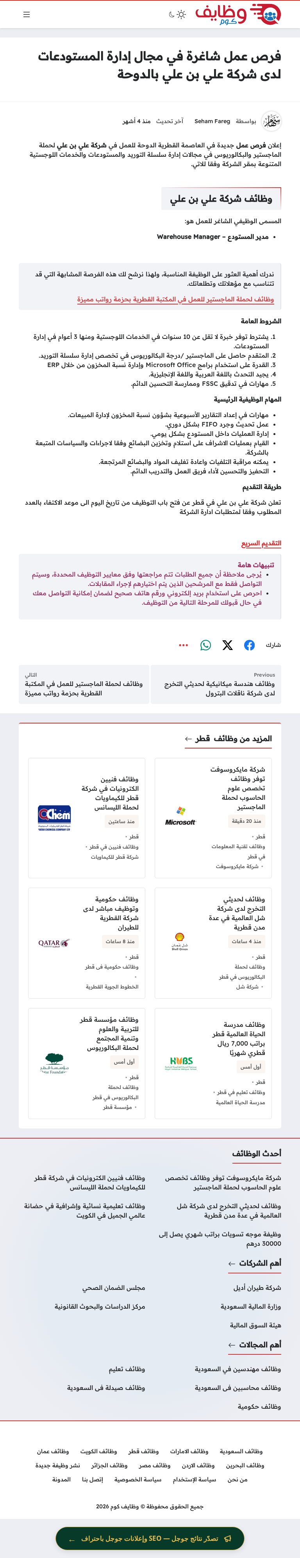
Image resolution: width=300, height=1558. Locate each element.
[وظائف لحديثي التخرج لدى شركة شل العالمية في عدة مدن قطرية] (218, 1210)
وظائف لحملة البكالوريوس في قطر (242, 971)
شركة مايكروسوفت (237, 866)
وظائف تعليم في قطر (241, 1092)
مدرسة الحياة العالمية (240, 1102)
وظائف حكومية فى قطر (112, 966)
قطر (203, 738)
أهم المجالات (260, 1344)
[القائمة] (26, 14)
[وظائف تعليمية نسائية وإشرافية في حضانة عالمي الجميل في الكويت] (82, 1210)
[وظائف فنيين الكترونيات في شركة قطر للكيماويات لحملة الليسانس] (82, 1182)
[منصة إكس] (227, 645)
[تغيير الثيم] (176, 14)
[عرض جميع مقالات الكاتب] (271, 121)
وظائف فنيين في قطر (114, 846)
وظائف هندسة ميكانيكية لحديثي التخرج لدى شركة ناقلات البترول (219, 688)
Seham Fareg (212, 121)
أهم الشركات (260, 1263)
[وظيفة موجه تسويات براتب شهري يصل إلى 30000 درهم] (218, 1238)
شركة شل (247, 986)
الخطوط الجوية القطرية (112, 986)
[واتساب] (205, 645)
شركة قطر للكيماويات (115, 857)
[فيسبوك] (249, 645)
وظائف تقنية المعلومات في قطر (238, 851)
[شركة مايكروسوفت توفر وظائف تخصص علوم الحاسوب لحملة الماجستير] (218, 1182)
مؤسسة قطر (117, 1107)
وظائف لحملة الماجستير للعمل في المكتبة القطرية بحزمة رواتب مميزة (175, 299)
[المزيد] (184, 645)
